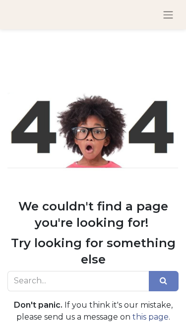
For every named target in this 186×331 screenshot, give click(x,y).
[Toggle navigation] (168, 14)
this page (150, 317)
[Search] (164, 281)
